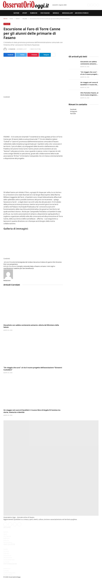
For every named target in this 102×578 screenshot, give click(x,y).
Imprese (6, 553)
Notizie (16, 13)
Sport (24, 13)
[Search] (81, 5)
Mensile (56, 13)
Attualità (6, 24)
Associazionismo (8, 560)
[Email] (4, 109)
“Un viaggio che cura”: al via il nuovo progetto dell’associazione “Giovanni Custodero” (32, 369)
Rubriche (33, 13)
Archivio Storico (81, 13)
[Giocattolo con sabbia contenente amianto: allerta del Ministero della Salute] (33, 306)
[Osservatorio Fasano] (26, 5)
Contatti (6, 571)
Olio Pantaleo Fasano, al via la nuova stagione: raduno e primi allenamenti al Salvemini (89, 94)
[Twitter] (4, 101)
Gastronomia (7, 558)
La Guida (6, 562)
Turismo (6, 551)
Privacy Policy (7, 575)
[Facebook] (4, 99)
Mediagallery (67, 13)
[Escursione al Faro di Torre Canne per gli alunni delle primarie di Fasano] (33, 76)
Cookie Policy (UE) (9, 573)
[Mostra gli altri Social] (53, 55)
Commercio (7, 555)
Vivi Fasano (45, 13)
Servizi (5, 549)
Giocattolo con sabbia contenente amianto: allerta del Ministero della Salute (31, 326)
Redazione (12, 49)
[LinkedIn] (4, 103)
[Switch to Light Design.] (85, 5)
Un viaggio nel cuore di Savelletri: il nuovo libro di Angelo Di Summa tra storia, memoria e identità (31, 411)
